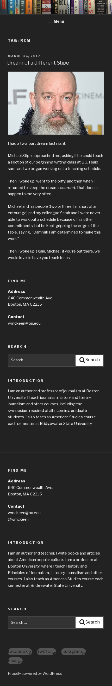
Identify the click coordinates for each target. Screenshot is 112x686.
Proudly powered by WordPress (35, 673)
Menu (59, 21)
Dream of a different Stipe (38, 63)
